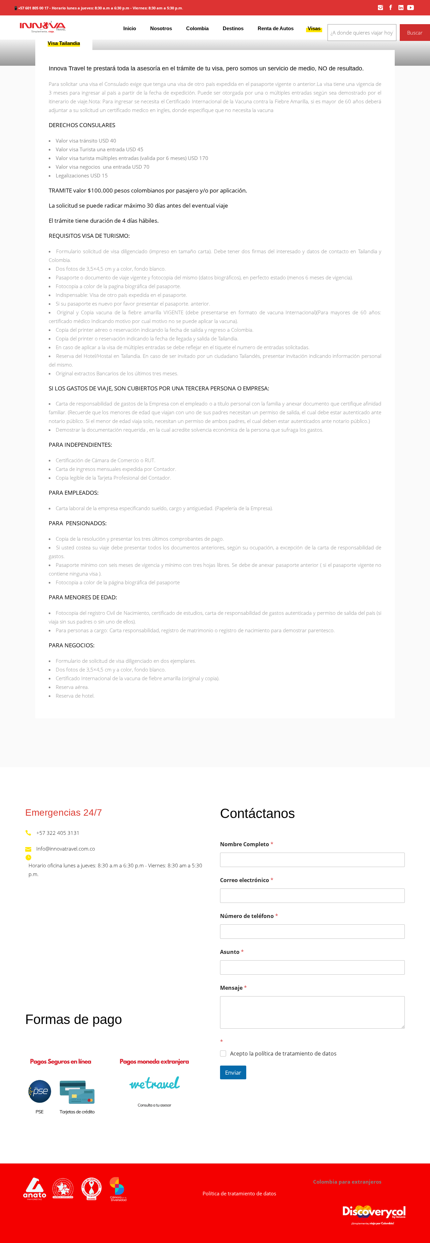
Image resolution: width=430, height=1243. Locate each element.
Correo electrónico (246, 880)
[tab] (63, 43)
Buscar (415, 32)
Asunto (232, 952)
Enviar (233, 1072)
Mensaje (233, 988)
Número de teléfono (249, 916)
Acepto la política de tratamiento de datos (283, 1053)
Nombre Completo (246, 844)
